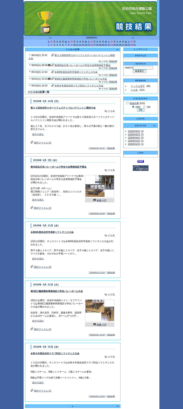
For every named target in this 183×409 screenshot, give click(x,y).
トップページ (141, 49)
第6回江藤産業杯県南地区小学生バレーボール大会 (81, 78)
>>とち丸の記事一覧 (38, 92)
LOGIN (141, 119)
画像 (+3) (101, 200)
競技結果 (113, 61)
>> (133, 37)
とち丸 (134, 90)
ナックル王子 (138, 86)
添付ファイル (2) (42, 267)
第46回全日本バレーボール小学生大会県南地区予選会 (82, 65)
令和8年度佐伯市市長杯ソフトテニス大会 (76, 72)
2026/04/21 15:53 (97, 335)
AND (137, 107)
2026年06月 (134, 131)
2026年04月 (134, 137)
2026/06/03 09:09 (97, 213)
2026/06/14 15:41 (97, 148)
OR (148, 107)
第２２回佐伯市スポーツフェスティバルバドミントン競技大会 (63, 107)
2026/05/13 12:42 (97, 272)
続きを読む (38, 134)
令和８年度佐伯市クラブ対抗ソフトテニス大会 (79, 85)
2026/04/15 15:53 (97, 396)
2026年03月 (134, 141)
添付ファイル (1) (42, 142)
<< (50, 37)
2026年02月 (134, 144)
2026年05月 (134, 134)
